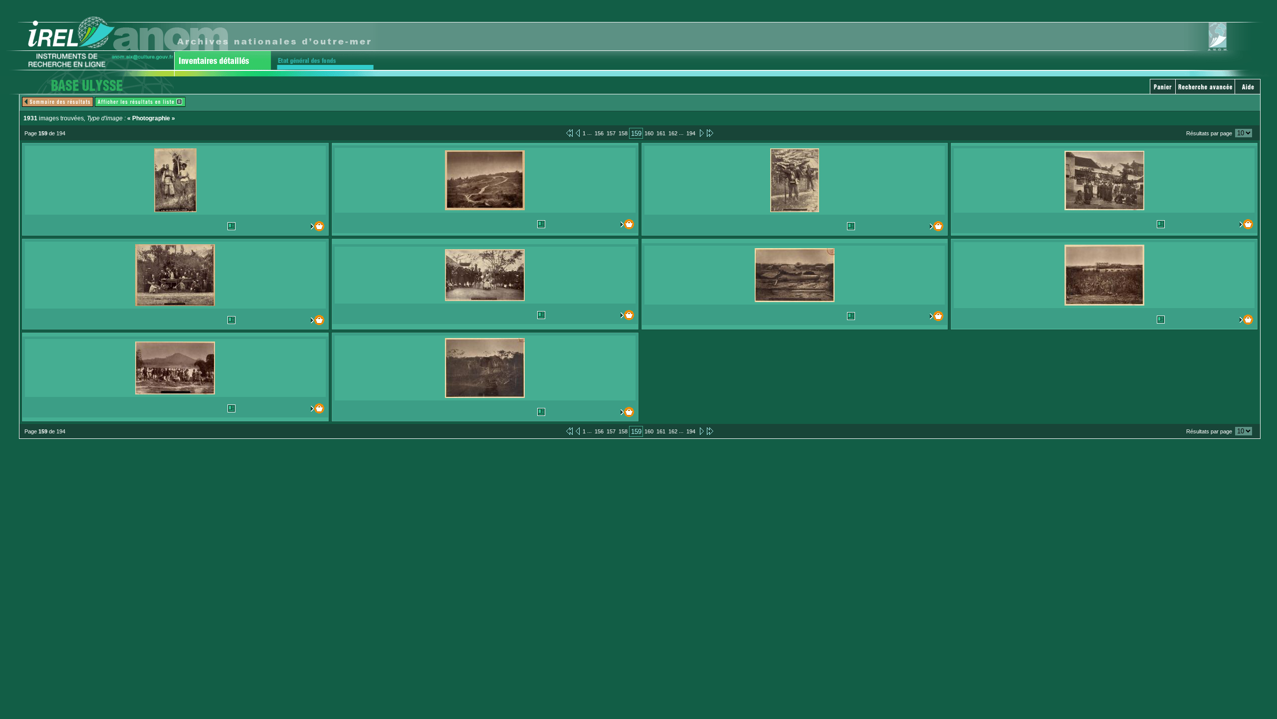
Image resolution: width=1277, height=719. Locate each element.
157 (611, 133)
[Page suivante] (701, 132)
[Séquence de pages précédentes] (569, 132)
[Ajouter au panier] (306, 226)
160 (648, 133)
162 (672, 133)
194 (690, 133)
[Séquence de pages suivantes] (710, 132)
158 (623, 133)
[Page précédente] (577, 132)
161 (660, 133)
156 (599, 133)
